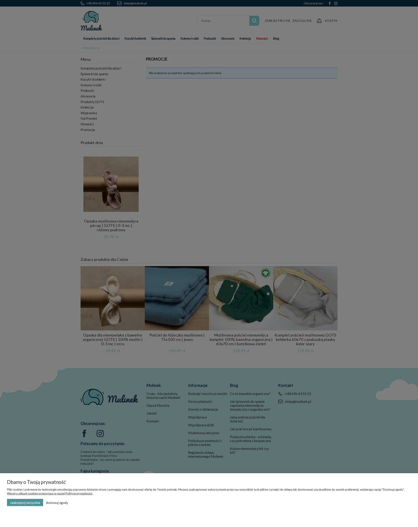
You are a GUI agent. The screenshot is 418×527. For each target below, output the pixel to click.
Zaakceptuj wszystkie (25, 503)
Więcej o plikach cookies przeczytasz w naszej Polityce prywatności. (50, 493)
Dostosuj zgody (57, 503)
